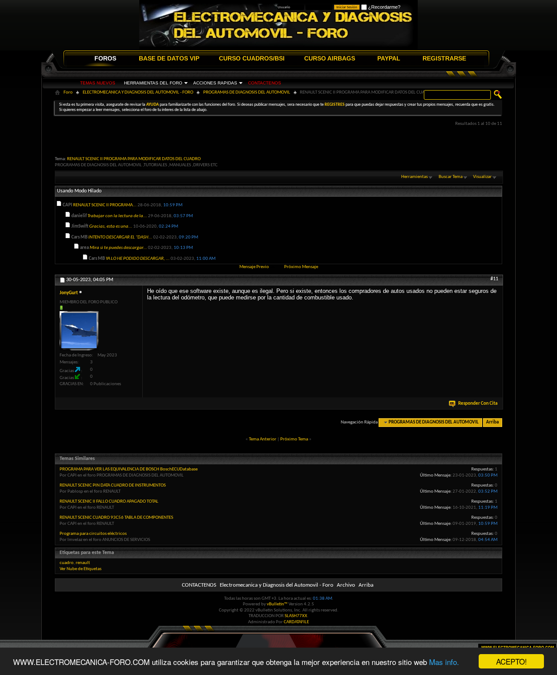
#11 (494, 279)
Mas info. (444, 661)
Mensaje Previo (254, 267)
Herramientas (414, 177)
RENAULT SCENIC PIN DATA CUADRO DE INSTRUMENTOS (113, 485)
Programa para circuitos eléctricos (93, 533)
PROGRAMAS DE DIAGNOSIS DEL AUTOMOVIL (246, 92)
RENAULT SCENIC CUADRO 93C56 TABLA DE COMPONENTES (116, 517)
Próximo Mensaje (301, 267)
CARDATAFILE (296, 622)
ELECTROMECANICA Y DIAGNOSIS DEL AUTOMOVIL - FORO (138, 92)
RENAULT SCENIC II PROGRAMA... (105, 205)
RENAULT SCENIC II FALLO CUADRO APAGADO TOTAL (109, 501)
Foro (68, 92)
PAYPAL (388, 58)
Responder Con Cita (477, 403)
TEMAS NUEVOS (97, 83)
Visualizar (482, 177)
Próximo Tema (294, 439)
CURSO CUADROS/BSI (252, 58)
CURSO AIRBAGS (329, 58)
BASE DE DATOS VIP (169, 58)
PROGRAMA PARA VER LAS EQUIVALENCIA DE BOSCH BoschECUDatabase (129, 469)
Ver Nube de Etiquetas (80, 569)
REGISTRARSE (444, 58)
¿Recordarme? (383, 7)
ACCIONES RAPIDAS (215, 83)
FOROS (105, 58)
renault (83, 563)
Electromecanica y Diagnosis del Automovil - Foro (276, 585)
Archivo (346, 585)
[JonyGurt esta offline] (79, 330)
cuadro (67, 563)
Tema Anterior (262, 439)
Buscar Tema (451, 177)
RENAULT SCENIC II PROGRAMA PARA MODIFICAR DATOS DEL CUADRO (134, 159)
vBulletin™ (277, 604)
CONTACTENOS (264, 83)
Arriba (492, 422)
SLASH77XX (296, 616)
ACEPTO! (511, 661)
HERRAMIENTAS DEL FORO (153, 83)
